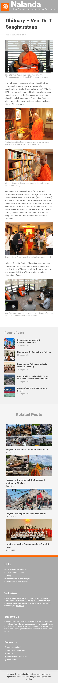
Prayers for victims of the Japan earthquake (27, 449)
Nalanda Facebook (13, 647)
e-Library (7, 576)
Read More (20, 606)
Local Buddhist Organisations (16, 569)
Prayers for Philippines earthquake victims (26, 513)
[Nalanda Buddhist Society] (29, 4)
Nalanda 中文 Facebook (15, 650)
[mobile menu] (54, 4)
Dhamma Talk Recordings (16, 656)
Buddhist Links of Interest (14, 572)
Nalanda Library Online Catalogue (17, 579)
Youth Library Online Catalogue (16, 582)
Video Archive (11, 660)
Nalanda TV (11, 653)
